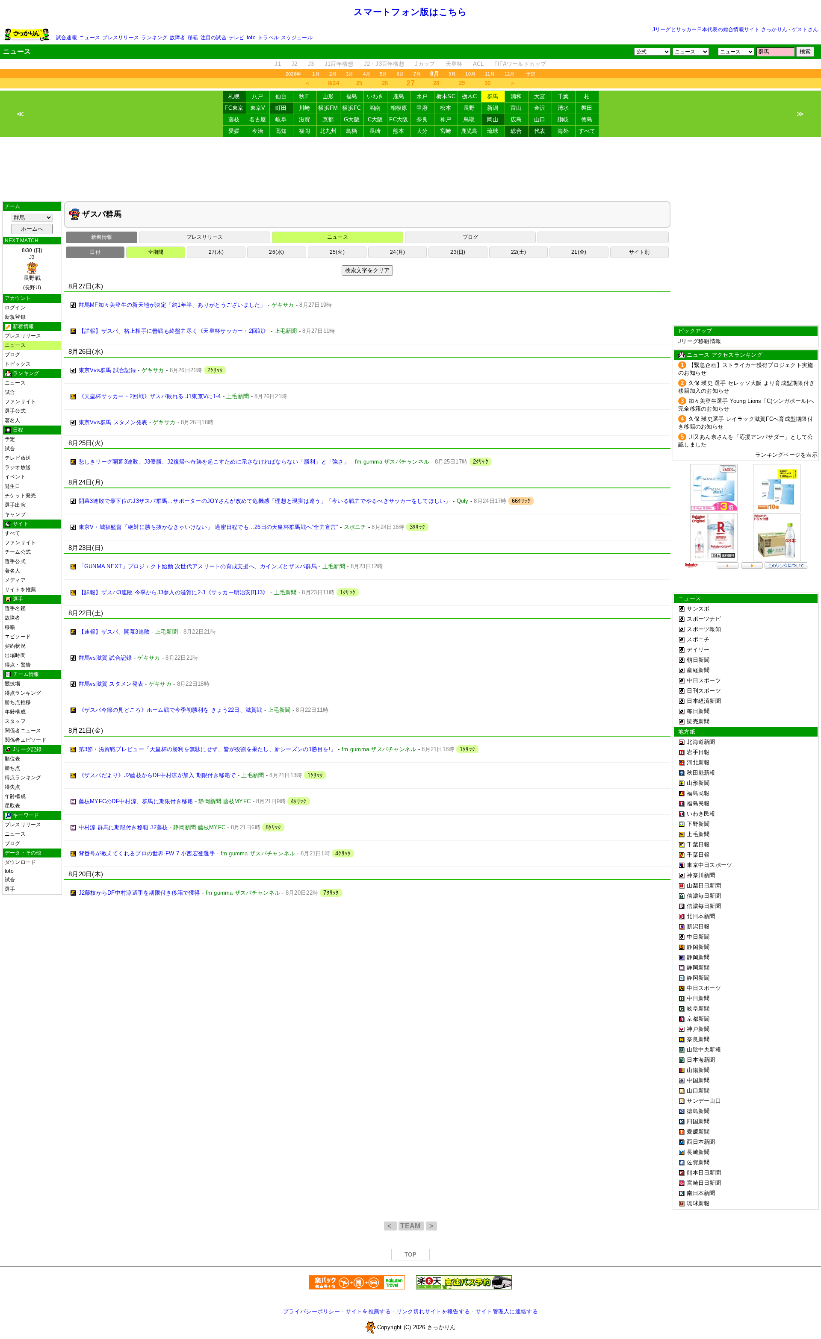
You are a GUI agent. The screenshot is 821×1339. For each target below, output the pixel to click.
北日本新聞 (701, 916)
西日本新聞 (701, 1142)
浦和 (516, 96)
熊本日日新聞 (704, 1172)
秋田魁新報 (701, 772)
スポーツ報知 (704, 629)
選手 (10, 889)
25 (359, 83)
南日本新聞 (701, 1193)
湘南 (375, 108)
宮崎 (446, 131)
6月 (400, 73)
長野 (469, 108)
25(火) (337, 252)
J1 (278, 64)
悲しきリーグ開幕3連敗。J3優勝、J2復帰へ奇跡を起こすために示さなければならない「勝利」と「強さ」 (214, 461)
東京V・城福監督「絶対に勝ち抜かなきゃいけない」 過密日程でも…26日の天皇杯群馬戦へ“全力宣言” (208, 527)
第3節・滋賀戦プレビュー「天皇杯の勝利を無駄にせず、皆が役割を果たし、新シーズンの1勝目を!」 (208, 749)
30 (487, 83)
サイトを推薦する (368, 1311)
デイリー (698, 649)
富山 (516, 108)
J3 (311, 64)
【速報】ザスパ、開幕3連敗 (114, 631)
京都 (328, 119)
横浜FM (328, 108)
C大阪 (375, 119)
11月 (490, 73)
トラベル (268, 38)
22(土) (518, 252)
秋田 (304, 96)
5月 (383, 73)
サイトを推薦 (20, 590)
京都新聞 (698, 1019)
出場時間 (15, 655)
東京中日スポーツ (709, 865)
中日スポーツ (704, 680)
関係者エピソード (26, 740)
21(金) (578, 252)
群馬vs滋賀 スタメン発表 (111, 684)
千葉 (563, 96)
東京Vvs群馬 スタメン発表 (113, 422)
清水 (563, 108)
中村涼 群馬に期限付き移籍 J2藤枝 (123, 827)
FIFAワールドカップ (520, 64)
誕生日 (13, 486)
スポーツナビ (704, 619)
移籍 (193, 38)
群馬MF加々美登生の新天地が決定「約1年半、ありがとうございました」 (172, 305)
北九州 (328, 131)
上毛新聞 (698, 834)
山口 (540, 119)
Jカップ (425, 64)
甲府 (422, 108)
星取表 (13, 806)
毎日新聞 (698, 711)
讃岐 (563, 119)
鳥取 (469, 119)
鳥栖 (351, 131)
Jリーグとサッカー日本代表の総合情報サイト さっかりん (720, 29)
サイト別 (639, 252)
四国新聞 (698, 1121)
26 (385, 83)
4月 (366, 73)
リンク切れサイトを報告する (433, 1311)
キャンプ (15, 514)
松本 (446, 108)
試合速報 (66, 38)
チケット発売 (20, 496)
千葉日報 (698, 844)
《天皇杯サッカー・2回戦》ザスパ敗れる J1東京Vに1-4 (150, 396)
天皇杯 (454, 64)
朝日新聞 (698, 660)
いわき (375, 96)
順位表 (13, 759)
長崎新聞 (698, 1152)
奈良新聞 (698, 1039)
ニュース (89, 38)
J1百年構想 (339, 64)
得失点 (13, 787)
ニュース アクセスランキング (724, 355)
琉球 (493, 131)
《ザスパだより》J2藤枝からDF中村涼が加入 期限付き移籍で (157, 775)
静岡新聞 (698, 947)
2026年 (293, 73)
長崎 (375, 131)
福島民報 (698, 793)
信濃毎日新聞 (704, 896)
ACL (478, 64)
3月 (349, 73)
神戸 (446, 119)
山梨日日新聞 (704, 885)
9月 (452, 73)
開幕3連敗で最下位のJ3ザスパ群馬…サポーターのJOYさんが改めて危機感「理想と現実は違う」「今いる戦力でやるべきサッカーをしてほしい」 (265, 501)
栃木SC (445, 96)
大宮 (540, 96)
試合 (10, 392)
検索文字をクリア (367, 270)
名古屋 (257, 119)
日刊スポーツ (704, 690)
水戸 (422, 96)
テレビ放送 (18, 458)
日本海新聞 (701, 1060)
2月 (333, 73)
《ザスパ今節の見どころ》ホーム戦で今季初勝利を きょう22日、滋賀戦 (171, 710)
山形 (328, 96)
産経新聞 (698, 670)
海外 (563, 131)
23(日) (457, 252)
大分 (422, 131)
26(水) (276, 252)
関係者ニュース (23, 731)
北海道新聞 (701, 742)
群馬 (493, 96)
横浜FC (351, 108)
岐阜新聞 (698, 1008)
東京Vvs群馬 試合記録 (107, 370)
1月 (315, 73)
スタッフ (15, 721)
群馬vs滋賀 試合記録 (105, 658)
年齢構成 (15, 712)
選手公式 (15, 411)
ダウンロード (20, 862)
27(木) (216, 252)
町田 (281, 108)
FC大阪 (398, 119)
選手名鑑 (15, 608)
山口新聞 (698, 1090)
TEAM (411, 1226)
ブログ (13, 355)
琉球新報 (698, 1203)
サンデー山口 (704, 1101)
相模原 (399, 108)
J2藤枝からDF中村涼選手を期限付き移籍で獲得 (139, 893)
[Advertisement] (410, 169)
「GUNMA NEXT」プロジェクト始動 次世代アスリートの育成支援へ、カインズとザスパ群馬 (198, 566)
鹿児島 (469, 131)
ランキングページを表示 (786, 455)
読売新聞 (698, 721)
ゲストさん (805, 29)
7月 (417, 73)
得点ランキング (23, 693)
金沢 (540, 108)
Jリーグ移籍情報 (699, 341)
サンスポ (698, 608)
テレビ (237, 38)
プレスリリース (120, 38)
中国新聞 (698, 1080)
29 (462, 83)
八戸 (257, 96)
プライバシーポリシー (311, 1311)
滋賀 (304, 119)
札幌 (234, 96)
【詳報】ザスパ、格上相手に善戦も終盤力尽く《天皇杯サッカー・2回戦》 (174, 331)
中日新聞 (698, 937)
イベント (15, 477)
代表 (540, 131)
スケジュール (296, 38)
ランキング (154, 38)
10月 (470, 73)
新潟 (493, 108)
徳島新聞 (698, 1111)
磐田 (587, 108)
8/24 (333, 83)
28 (436, 83)
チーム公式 (18, 552)
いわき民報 (701, 813)
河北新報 (698, 762)
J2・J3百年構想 (384, 64)
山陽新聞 (698, 1070)
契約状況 (15, 646)
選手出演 (15, 505)
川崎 (304, 108)
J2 (294, 64)
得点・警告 (18, 665)
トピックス (18, 364)
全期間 (156, 252)
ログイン (15, 308)
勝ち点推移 (18, 702)
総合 (516, 131)
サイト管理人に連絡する (506, 1311)
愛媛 (234, 131)
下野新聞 (698, 824)
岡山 (493, 119)
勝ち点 (13, 768)
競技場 (13, 684)
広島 (516, 119)
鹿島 (399, 96)
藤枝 (234, 119)
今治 (257, 131)
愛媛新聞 (698, 1131)
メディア (15, 580)
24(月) (397, 252)
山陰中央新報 (704, 1049)
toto (251, 38)
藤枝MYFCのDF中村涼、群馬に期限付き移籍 (136, 801)
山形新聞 (698, 783)
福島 (351, 96)
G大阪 (352, 119)
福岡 (304, 131)
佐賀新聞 (698, 1162)
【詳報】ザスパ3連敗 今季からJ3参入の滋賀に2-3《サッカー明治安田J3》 (174, 592)
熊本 (399, 131)
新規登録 (15, 317)
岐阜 (281, 119)
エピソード (18, 637)
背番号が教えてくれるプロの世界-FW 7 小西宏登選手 (147, 853)
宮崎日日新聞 (704, 1183)
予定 (530, 73)
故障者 (178, 38)
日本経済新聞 (704, 701)
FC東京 (233, 108)
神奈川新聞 (701, 875)
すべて (587, 131)
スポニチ (698, 639)
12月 (510, 73)
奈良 (422, 119)
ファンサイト (20, 402)
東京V (258, 108)
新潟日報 (698, 926)
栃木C (469, 96)
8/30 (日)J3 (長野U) (32, 269)
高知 (281, 131)
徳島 (587, 119)
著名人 (13, 420)
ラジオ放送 (18, 467)
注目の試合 (214, 38)
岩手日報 (698, 752)
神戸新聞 (698, 1029)
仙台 (281, 96)
